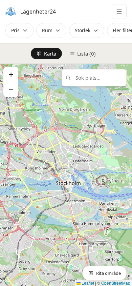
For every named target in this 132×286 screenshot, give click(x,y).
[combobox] (94, 77)
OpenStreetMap (115, 283)
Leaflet (87, 283)
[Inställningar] (119, 11)
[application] (66, 175)
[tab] (46, 53)
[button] (10, 74)
